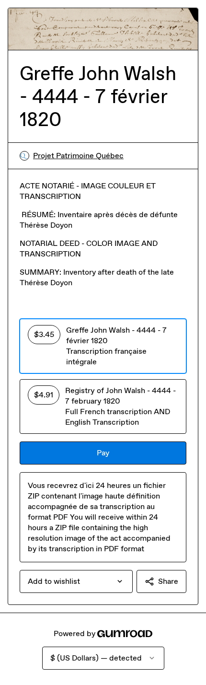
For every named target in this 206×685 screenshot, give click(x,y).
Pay (103, 452)
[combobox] (76, 581)
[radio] (103, 346)
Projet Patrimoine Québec (78, 155)
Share (168, 581)
